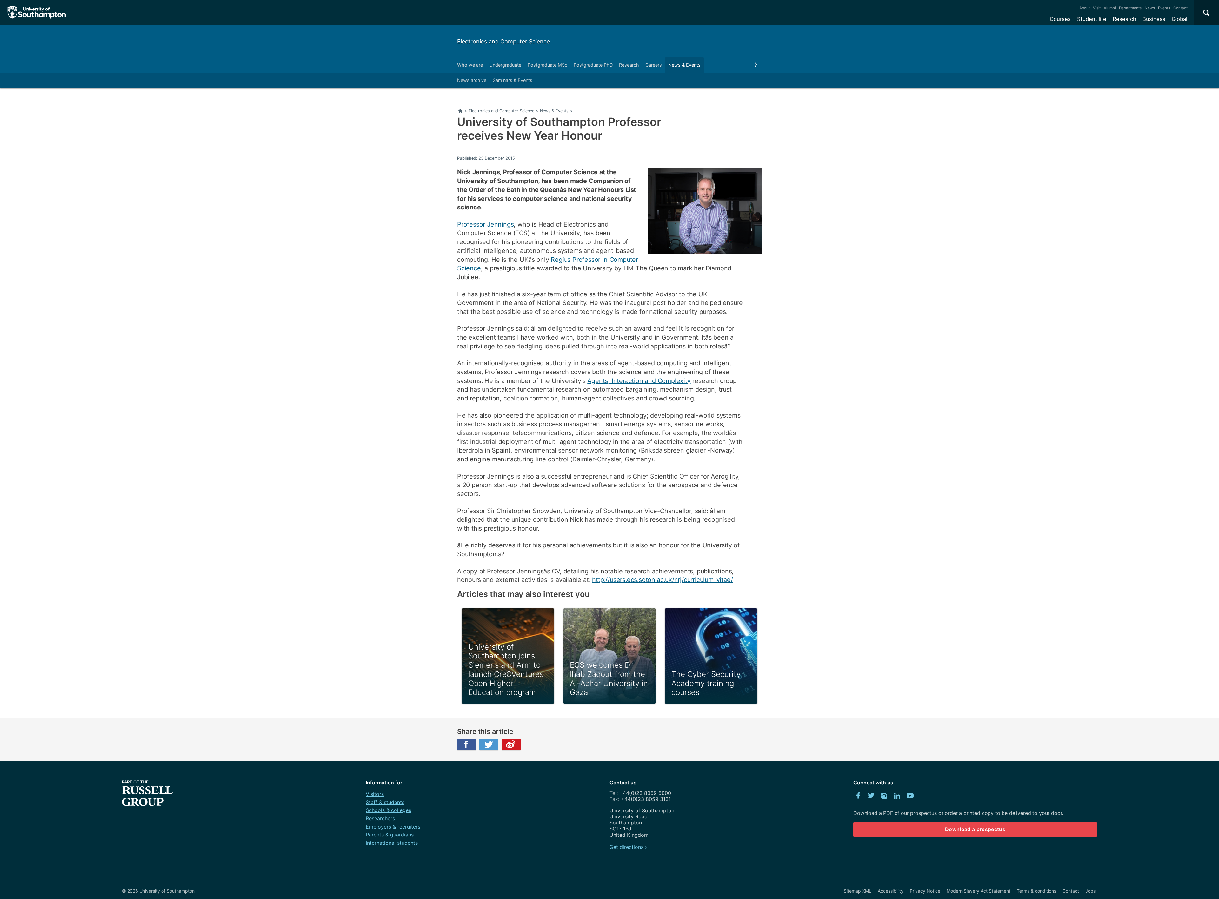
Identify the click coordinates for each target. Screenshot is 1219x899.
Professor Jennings (485, 224)
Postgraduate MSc (547, 65)
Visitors (375, 794)
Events (1164, 8)
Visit (1097, 8)
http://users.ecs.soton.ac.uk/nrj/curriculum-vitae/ (662, 580)
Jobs (1090, 891)
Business (1153, 19)
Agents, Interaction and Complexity (638, 381)
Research (1124, 19)
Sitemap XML (857, 891)
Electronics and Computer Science (503, 41)
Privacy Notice (925, 891)
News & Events (684, 65)
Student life (1091, 19)
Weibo (511, 744)
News (1150, 8)
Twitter (488, 744)
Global (1179, 19)
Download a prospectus (975, 829)
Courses (1060, 19)
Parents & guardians (390, 834)
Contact (1180, 8)
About (1084, 8)
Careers (653, 65)
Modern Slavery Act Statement (978, 891)
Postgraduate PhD (593, 65)
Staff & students (385, 802)
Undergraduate (505, 65)
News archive (471, 80)
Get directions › (628, 847)
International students (392, 843)
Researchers (380, 818)
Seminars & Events (512, 80)
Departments (1130, 8)
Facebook (466, 744)
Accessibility (890, 891)
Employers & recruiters (393, 826)
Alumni (1110, 8)
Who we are (470, 65)
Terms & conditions (1036, 891)
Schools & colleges (388, 810)
